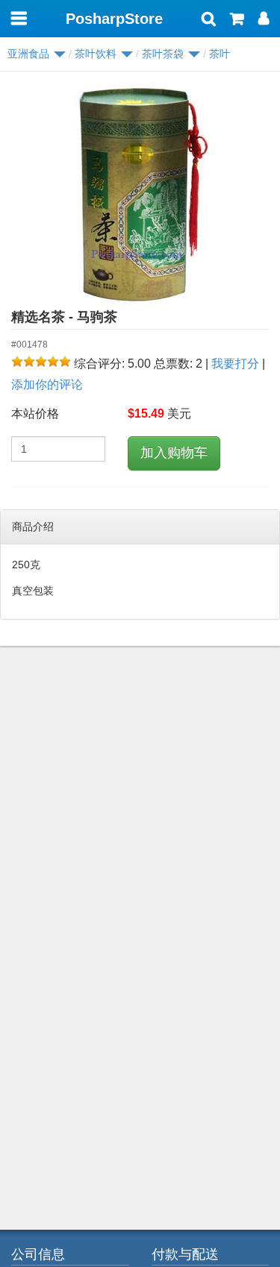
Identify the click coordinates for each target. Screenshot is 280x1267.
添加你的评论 (47, 384)
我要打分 (235, 363)
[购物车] (237, 20)
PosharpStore (114, 18)
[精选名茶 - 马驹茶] (140, 194)
